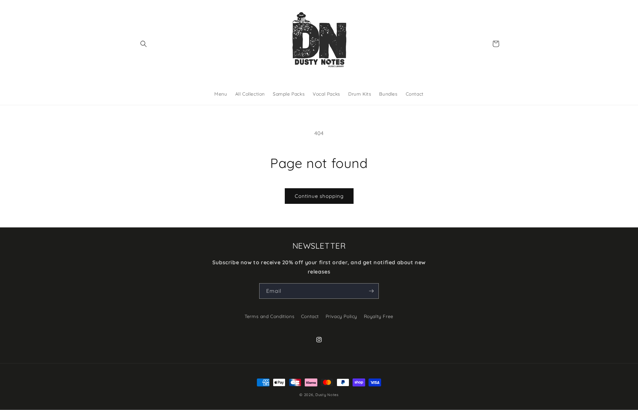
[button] (143, 44)
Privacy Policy (341, 316)
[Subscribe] (371, 291)
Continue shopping (319, 196)
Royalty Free (378, 316)
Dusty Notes (327, 394)
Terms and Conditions (269, 316)
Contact (310, 316)
